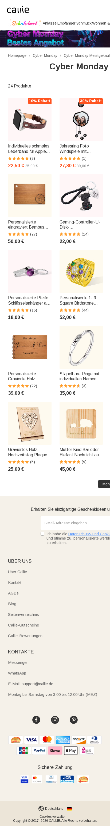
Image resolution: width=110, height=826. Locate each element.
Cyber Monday (45, 55)
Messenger (18, 662)
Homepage (17, 55)
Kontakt (14, 582)
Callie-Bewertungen (25, 635)
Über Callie (17, 571)
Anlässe (50, 23)
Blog (12, 603)
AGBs (13, 593)
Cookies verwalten (53, 817)
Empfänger (66, 23)
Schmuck (84, 23)
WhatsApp (17, 673)
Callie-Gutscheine (23, 625)
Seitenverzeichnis (23, 614)
